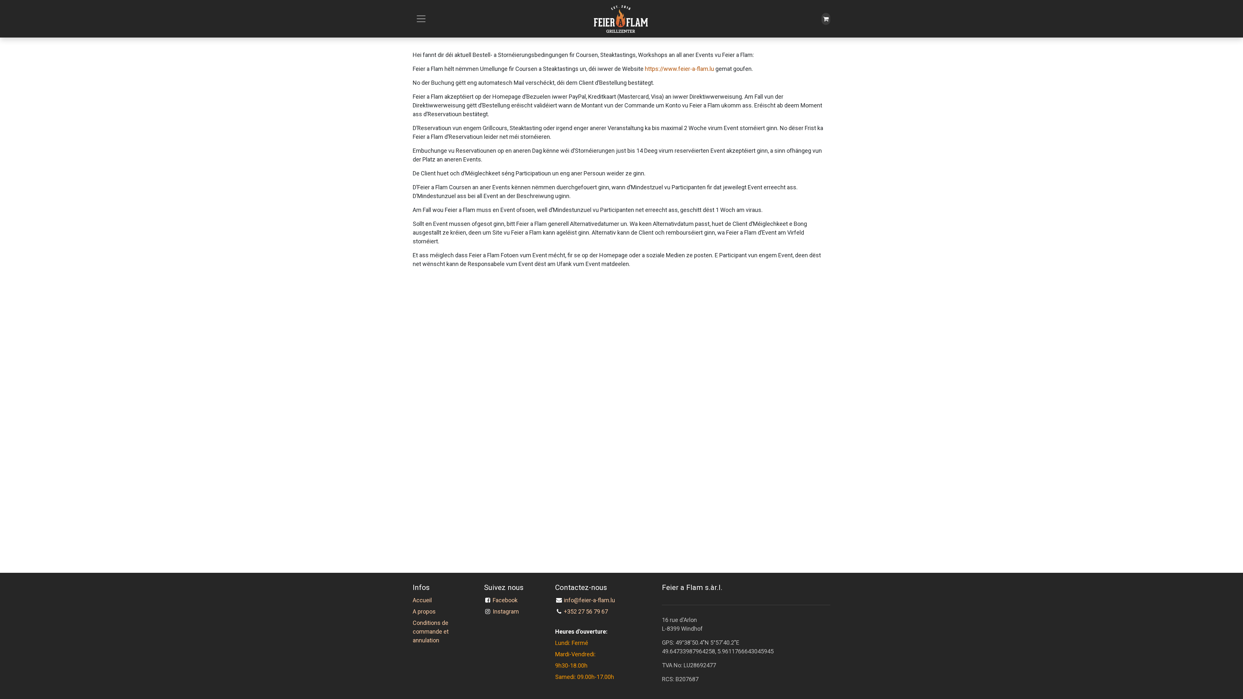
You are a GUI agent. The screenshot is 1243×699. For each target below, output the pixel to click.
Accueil (422, 600)
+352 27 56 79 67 (586, 611)
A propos (424, 611)
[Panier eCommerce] (826, 19)
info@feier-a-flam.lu (589, 600)
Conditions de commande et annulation (431, 631)
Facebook (506, 600)
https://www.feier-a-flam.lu (679, 68)
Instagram (506, 611)
